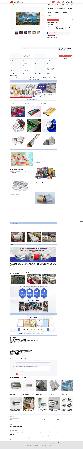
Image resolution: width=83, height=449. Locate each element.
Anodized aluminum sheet (13, 421)
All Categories (13, 4)
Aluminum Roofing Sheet (45, 422)
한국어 (48, 443)
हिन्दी (53, 443)
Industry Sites (47, 442)
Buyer (53, 4)
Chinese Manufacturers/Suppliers (31, 442)
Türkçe (58, 443)
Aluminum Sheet (59, 419)
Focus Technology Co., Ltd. (36, 445)
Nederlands (43, 443)
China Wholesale (38, 442)
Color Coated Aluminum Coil (29, 422)
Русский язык (33, 443)
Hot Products (20, 442)
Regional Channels (52, 442)
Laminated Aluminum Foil (45, 431)
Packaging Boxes (20, 431)
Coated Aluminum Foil (37, 431)
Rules (72, 4)
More (11, 439)
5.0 (61, 49)
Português (27, 443)
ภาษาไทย (56, 443)
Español (24, 443)
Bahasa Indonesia (65, 443)
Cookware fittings (28, 419)
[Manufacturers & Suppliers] (15, 2)
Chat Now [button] (65, 58)
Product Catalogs (22, 417)
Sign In (48, 44)
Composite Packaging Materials (28, 431)
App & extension (62, 4)
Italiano (37, 443)
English (21, 443)
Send (17, 373)
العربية (46, 443)
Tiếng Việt (61, 443)
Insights (63, 442)
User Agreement (46, 445)
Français (30, 443)
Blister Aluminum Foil (53, 431)
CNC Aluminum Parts (13, 419)
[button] (54, 50)
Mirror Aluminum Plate (45, 421)
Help (57, 4)
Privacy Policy (54, 445)
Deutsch (40, 443)
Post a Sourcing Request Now (34, 373)
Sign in (72, 2)
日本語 (51, 443)
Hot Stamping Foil (13, 431)
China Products (24, 442)
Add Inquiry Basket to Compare (28, 36)
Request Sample (62, 22)
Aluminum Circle (28, 421)
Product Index (56, 442)
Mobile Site (60, 442)
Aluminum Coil (43, 419)
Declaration (50, 445)
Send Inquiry (65, 55)
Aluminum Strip (59, 421)
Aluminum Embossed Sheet (14, 422)
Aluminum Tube (59, 422)
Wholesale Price (43, 442)
